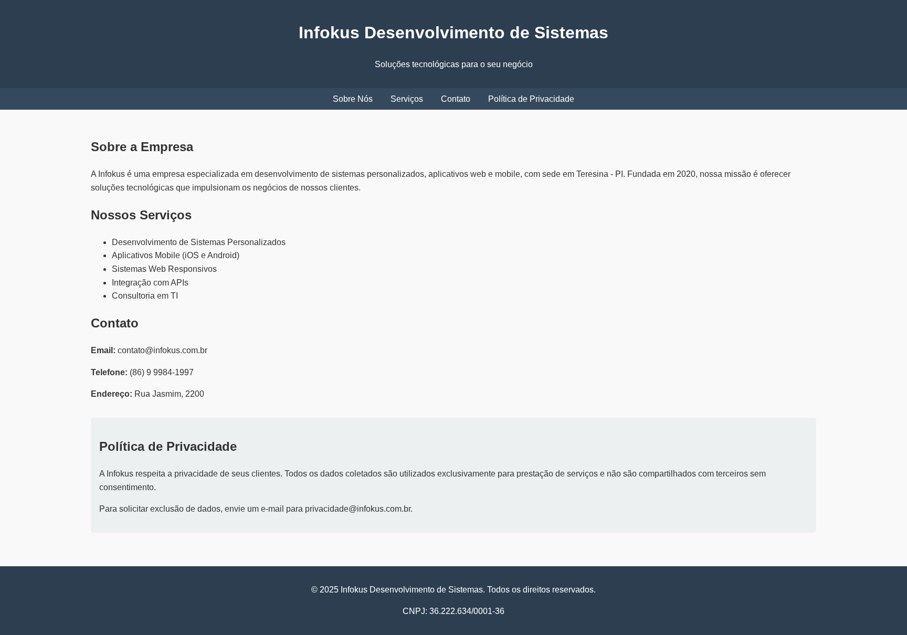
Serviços (407, 98)
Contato (455, 98)
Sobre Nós (353, 98)
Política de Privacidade (531, 98)
